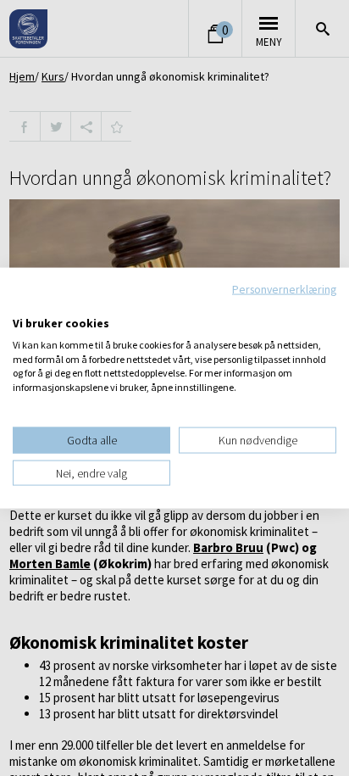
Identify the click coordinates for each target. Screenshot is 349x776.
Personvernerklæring (284, 288)
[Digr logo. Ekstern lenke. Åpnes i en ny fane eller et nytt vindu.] (24, 305)
